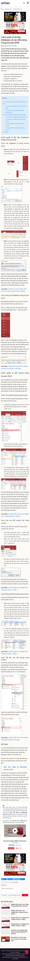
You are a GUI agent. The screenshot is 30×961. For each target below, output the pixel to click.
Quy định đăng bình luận (14, 895)
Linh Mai (14, 45)
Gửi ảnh (5, 895)
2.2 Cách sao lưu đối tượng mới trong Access (15, 120)
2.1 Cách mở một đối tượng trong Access (16, 117)
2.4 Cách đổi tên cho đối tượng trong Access (15, 129)
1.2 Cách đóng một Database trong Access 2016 (14, 111)
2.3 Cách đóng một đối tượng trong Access (14, 124)
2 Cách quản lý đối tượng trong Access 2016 (14, 114)
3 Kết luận (5, 132)
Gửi (25, 895)
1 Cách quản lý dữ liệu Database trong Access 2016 (14, 102)
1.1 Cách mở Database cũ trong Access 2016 (15, 107)
